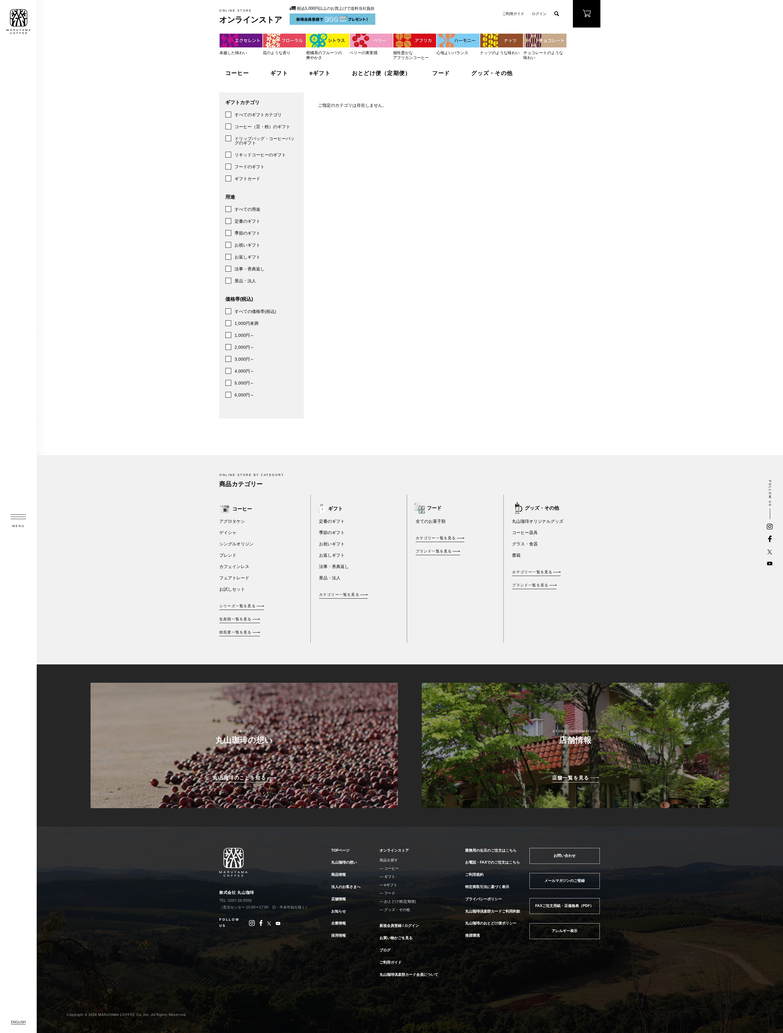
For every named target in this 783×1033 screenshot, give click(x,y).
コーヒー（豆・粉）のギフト (262, 126)
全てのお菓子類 (431, 521)
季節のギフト (247, 233)
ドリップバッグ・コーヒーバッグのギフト (265, 140)
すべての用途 (247, 209)
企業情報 (338, 923)
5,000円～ (244, 383)
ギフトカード (247, 179)
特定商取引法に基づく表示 (487, 887)
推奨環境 (472, 935)
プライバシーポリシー (483, 899)
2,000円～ (244, 347)
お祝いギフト (247, 245)
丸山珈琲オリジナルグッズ (537, 521)
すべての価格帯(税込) (255, 311)
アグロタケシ (232, 521)
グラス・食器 (525, 544)
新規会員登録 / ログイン (399, 925)
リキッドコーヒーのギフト (260, 155)
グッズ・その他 (492, 73)
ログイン (539, 14)
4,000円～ (244, 371)
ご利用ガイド (513, 14)
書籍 (516, 555)
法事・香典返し (250, 269)
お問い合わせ (565, 855)
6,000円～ (244, 395)
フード (441, 73)
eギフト (320, 73)
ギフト (279, 73)
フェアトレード (234, 578)
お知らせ (338, 911)
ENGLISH (18, 1022)
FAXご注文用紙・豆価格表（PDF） (564, 906)
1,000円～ (244, 335)
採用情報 (338, 935)
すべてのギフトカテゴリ (258, 115)
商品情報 (338, 874)
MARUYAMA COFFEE (18, 21)
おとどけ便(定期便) (400, 901)
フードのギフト (250, 167)
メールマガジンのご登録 (564, 881)
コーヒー (237, 73)
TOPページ (340, 850)
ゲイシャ (227, 532)
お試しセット (232, 589)
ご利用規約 (474, 874)
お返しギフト (247, 257)
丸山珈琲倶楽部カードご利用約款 (492, 911)
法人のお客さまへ (346, 887)
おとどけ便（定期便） (381, 73)
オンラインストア (394, 850)
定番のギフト (247, 221)
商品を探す (389, 860)
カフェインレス (234, 566)
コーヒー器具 (525, 532)
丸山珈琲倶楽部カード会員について (409, 974)
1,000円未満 (246, 323)
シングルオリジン (236, 544)
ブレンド (227, 555)
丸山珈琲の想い (344, 862)
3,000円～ (244, 359)
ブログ (385, 950)
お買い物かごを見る (396, 938)
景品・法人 (245, 281)
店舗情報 (338, 899)
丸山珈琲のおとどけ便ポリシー (491, 923)
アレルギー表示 (564, 931)
